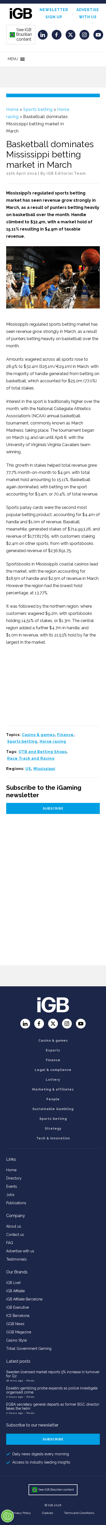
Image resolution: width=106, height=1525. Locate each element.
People (53, 1099)
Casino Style (16, 1340)
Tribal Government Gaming (28, 1348)
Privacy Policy (21, 1513)
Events (11, 1186)
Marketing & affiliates (53, 1089)
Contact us (15, 1235)
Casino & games (38, 735)
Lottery (53, 1079)
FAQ (9, 1243)
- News (29, 1380)
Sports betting (37, 109)
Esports (53, 1050)
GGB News (15, 1324)
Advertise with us (20, 1251)
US (28, 769)
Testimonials (16, 1259)
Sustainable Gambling (53, 1109)
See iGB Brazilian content (21, 34)
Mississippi (44, 769)
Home (12, 109)
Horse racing (53, 741)
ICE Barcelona (17, 1316)
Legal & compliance (53, 1070)
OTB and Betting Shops (43, 752)
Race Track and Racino (31, 758)
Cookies (47, 1513)
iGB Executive (17, 1307)
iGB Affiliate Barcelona (24, 1299)
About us (13, 1226)
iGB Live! (13, 1283)
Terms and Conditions (79, 1513)
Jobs (10, 1195)
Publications (16, 1203)
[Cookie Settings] (7, 1516)
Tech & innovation (53, 1138)
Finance (65, 735)
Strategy (53, 1128)
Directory (14, 1178)
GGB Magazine (18, 1332)
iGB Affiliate (15, 1291)
